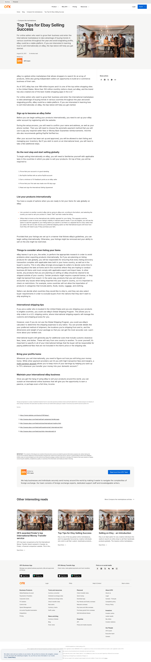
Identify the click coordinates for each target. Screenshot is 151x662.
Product (54, 6)
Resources (84, 6)
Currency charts (52, 607)
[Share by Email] (115, 79)
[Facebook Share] (101, 79)
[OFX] (7, 6)
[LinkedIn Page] (101, 568)
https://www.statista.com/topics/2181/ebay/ (35, 415)
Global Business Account (27, 593)
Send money (80, 596)
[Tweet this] (108, 79)
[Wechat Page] (109, 568)
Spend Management (25, 607)
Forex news (51, 625)
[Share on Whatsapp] (111, 79)
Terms (106, 658)
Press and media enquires (84, 625)
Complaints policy (111, 601)
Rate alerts (51, 604)
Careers (108, 636)
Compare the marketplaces (34, 12)
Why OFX (64, 6)
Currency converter (53, 593)
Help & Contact (97, 583)
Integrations (23, 613)
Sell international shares (83, 613)
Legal (107, 596)
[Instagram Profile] (116, 568)
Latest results (109, 616)
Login (46, 583)
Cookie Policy (12, 657)
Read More (20, 550)
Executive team (110, 633)
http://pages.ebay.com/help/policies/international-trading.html (40, 423)
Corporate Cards (24, 598)
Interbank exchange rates (55, 596)
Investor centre (110, 613)
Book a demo (125, 583)
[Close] (60, 652)
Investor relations (110, 622)
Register (141, 6)
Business (7, 2)
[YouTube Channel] (112, 568)
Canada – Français (111, 598)
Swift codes (51, 610)
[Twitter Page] (105, 568)
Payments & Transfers (26, 596)
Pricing (75, 6)
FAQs (70, 583)
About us (108, 593)
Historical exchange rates (55, 598)
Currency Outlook (53, 619)
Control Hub (23, 604)
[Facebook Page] (97, 568)
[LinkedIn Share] (104, 79)
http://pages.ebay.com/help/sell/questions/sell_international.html (41, 427)
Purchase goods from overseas (86, 610)
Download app (81, 598)
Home (18, 12)
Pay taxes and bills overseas (85, 607)
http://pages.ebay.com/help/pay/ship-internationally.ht (38, 431)
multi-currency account (26, 364)
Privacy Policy (110, 604)
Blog (23, 12)
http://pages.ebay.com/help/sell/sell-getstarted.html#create (39, 419)
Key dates (108, 619)
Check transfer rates (54, 601)
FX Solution (23, 601)
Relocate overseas (82, 604)
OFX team (27, 61)
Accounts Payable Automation (28, 610)
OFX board (109, 630)
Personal (15, 2)
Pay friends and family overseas (86, 601)
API (78, 622)
